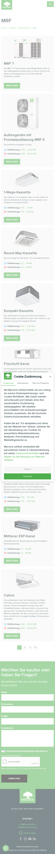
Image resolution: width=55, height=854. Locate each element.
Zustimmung (8, 383)
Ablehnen (27, 469)
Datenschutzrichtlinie (27, 453)
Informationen (23, 383)
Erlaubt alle (27, 476)
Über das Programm (40, 383)
